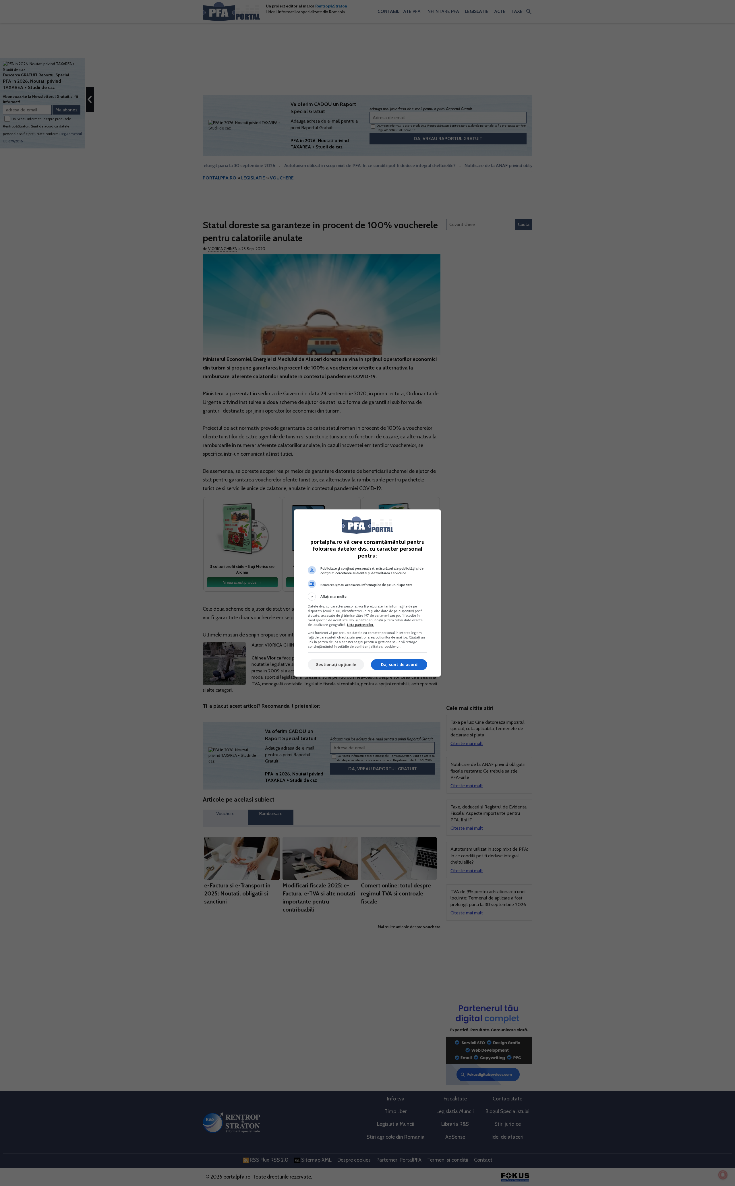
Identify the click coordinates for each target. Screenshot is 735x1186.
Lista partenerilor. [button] (360, 624)
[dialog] (367, 593)
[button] (367, 597)
